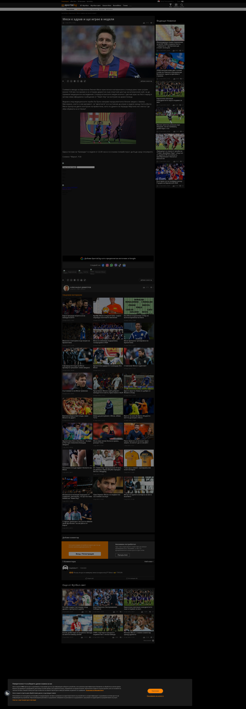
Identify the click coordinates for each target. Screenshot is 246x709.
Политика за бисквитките (94, 690)
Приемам (155, 691)
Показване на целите (155, 696)
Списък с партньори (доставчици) (24, 700)
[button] (7, 693)
